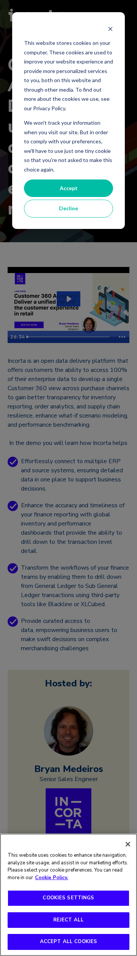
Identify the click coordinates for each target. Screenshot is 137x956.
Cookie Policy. (51, 877)
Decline (68, 208)
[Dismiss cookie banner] (110, 28)
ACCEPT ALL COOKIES (68, 941)
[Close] (127, 844)
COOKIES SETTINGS (68, 897)
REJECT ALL (68, 919)
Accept (69, 188)
